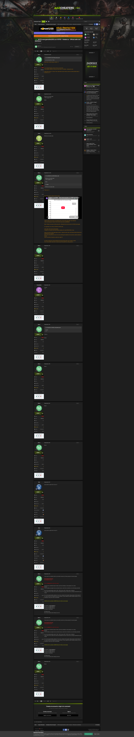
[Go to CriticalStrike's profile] (39, 290)
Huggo (87, 135)
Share (72, 46)
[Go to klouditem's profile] (85, 92)
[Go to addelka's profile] (85, 139)
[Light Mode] (49, 21)
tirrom (39, 133)
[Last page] (50, 51)
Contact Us (42, 730)
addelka (87, 140)
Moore (39, 54)
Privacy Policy (37, 730)
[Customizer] (46, 21)
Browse (51, 18)
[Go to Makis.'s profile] (39, 99)
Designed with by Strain (39, 728)
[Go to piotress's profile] (94, 34)
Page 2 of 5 (54, 51)
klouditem (89, 93)
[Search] (99, 21)
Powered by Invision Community (93, 730)
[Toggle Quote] (45, 57)
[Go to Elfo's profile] (85, 103)
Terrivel (88, 37)
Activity (56, 18)
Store (60, 18)
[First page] (35, 51)
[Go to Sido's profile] (39, 487)
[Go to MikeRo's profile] (85, 150)
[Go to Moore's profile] (36, 46)
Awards (73, 18)
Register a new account (47, 715)
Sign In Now (69, 715)
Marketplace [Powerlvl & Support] (50, 47)
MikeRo (87, 152)
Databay (88, 87)
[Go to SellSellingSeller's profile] (85, 129)
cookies (47, 734)
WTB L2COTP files (89, 134)
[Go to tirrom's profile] (39, 138)
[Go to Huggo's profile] (85, 135)
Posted (94, 87)
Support (68, 18)
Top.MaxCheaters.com (79, 18)
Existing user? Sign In (37, 21)
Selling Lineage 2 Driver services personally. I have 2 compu (91, 144)
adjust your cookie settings (72, 734)
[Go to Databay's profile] (85, 86)
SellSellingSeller (89, 131)
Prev (37, 51)
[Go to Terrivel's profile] (85, 37)
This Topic (95, 21)
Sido (39, 482)
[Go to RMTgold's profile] (85, 114)
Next (48, 51)
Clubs (65, 18)
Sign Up (43, 21)
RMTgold (88, 121)
